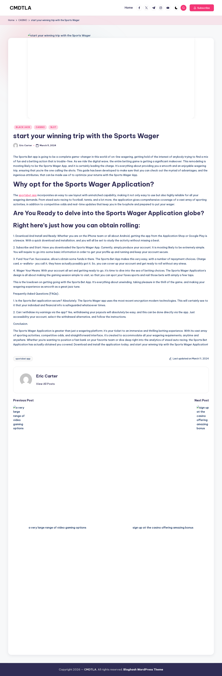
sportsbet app (28, 195)
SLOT (53, 127)
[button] (202, 7)
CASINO (40, 127)
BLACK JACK (23, 127)
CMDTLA (20, 8)
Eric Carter (47, 376)
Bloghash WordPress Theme (143, 669)
